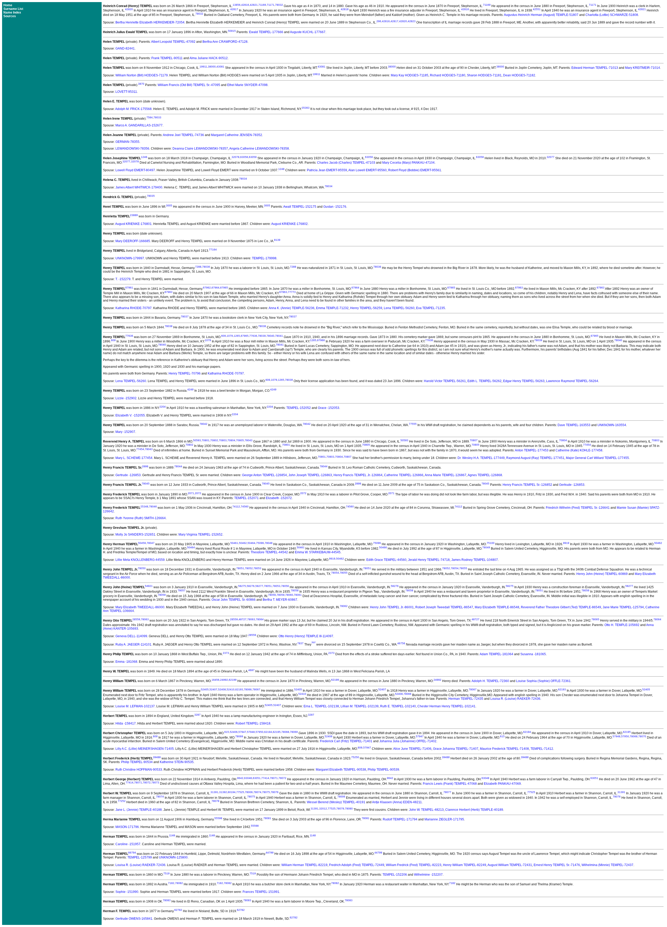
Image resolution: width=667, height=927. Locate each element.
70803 (223, 440)
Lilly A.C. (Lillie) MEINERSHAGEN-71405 (144, 749)
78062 (344, 606)
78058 (295, 590)
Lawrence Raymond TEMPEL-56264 (572, 381)
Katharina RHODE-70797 (133, 308)
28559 (136, 619)
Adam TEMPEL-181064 (496, 654)
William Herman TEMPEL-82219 (304, 865)
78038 (168, 326)
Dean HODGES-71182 (519, 75)
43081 (220, 66)
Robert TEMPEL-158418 (253, 723)
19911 (203, 66)
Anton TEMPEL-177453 (531, 450)
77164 (213, 249)
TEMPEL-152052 (298, 408)
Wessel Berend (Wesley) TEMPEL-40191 (336, 802)
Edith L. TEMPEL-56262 (484, 381)
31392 (223, 792)
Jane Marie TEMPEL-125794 (623, 607)
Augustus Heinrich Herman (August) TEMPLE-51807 (541, 15)
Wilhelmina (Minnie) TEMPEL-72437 (607, 865)
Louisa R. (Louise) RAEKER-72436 (515, 699)
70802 (214, 440)
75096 (260, 543)
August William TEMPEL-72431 (509, 865)
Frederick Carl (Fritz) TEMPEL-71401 (346, 741)
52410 (230, 689)
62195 (277, 731)
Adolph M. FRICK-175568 (133, 109)
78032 (279, 4)
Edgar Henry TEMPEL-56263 (524, 381)
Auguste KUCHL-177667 (307, 32)
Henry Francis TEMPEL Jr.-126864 (358, 475)
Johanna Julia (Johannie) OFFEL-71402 (407, 741)
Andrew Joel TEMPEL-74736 (183, 135)
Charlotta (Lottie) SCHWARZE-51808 (611, 15)
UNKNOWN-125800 (173, 857)
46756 (401, 643)
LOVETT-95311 (126, 92)
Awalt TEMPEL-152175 (299, 206)
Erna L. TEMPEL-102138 (321, 706)
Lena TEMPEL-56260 (399, 308)
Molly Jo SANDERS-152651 (135, 534)
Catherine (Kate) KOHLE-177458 (578, 450)
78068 (285, 731)
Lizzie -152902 (126, 398)
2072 (198, 493)
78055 (463, 568)
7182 (171, 883)
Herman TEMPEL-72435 (465, 699)
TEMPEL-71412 (541, 749)
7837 (300, 643)
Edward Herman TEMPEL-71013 (594, 68)
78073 (155, 782)
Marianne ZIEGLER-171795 (444, 819)
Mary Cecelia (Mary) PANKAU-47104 (408, 162)
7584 (149, 117)
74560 (245, 506)
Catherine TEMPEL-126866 (403, 475)
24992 (224, 679)
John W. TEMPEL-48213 (426, 810)
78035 (151, 195)
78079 (340, 808)
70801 (205, 440)
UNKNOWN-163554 (611, 425)
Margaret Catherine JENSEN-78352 (236, 135)
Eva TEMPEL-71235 (430, 308)
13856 (236, 4)
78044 (178, 466)
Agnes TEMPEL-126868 (485, 475)
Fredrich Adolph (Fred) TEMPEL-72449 (356, 865)
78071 (274, 778)
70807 (474, 440)
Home (7, 5)
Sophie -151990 (126, 892)
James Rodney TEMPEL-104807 (474, 560)
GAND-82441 (125, 48)
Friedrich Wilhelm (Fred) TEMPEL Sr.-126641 (578, 507)
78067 (256, 689)
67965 (224, 287)
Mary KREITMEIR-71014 (642, 68)
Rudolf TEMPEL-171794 (400, 819)
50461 (234, 543)
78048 (269, 543)
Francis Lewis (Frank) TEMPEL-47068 (450, 783)
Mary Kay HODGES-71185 (409, 75)
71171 (270, 4)
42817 (234, 9)
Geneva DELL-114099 (131, 636)
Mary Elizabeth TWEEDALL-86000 (139, 607)
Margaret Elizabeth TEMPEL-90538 (341, 769)
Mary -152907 (125, 432)
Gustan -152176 (334, 206)
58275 (242, 586)
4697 (251, 670)
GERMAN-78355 (127, 142)
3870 (141, 83)
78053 (257, 568)
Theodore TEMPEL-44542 (269, 552)
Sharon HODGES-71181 (484, 75)
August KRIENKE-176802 (289, 224)
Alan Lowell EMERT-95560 (367, 170)
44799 (270, 852)
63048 (248, 778)
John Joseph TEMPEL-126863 (310, 475)
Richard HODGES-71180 (447, 75)
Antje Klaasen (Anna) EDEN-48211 (397, 802)
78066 (248, 689)
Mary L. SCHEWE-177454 (133, 458)
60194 (232, 792)
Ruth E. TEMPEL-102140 (398, 706)
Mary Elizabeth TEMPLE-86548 (497, 607)
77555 (413, 423)
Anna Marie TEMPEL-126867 (445, 475)
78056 (285, 586)
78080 (349, 808)
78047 (151, 543)
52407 (213, 689)
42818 (345, 9)
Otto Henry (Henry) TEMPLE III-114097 (306, 636)
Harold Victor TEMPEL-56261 (445, 381)
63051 (257, 778)
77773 (292, 292)
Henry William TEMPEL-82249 (464, 865)
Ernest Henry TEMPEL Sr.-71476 (557, 865)
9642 (240, 778)
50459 (142, 543)
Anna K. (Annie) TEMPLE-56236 (291, 308)
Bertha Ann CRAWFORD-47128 (225, 42)
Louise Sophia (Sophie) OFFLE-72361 (543, 681)
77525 (240, 792)
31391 (214, 792)
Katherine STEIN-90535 (177, 762)
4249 (190, 389)
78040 (270, 335)
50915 (232, 30)
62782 (178, 909)
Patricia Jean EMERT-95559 (327, 170)
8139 (277, 239)
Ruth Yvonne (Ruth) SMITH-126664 (140, 518)
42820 (129, 9)
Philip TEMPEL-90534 (137, 762)
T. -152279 (123, 279)
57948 (251, 731)
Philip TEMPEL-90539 (383, 769)
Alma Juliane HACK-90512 (208, 58)
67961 (129, 287)
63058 (244, 157)
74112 (236, 506)
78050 (142, 568)
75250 (355, 757)
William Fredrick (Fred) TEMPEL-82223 (413, 865)
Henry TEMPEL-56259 (366, 308)
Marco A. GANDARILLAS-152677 (139, 125)
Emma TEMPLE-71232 (332, 308)
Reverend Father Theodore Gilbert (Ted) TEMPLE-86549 (561, 607)
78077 (447, 792)
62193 (239, 689)
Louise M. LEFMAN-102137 (135, 706)
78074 (257, 792)
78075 (266, 792)
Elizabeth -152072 (279, 498)
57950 (259, 731)
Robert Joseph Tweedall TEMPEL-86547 (444, 607)
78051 (240, 568)
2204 (162, 406)
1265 (237, 335)
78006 (249, 792)
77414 (265, 778)
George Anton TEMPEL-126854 (264, 475)
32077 (550, 157)
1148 (172, 835)
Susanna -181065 (533, 654)
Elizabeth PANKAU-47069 (502, 783)
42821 (254, 4)
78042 (203, 423)
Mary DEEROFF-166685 (132, 241)
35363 (306, 107)
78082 (179, 883)
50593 (197, 440)
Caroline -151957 (127, 844)
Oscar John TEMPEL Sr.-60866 (234, 599)
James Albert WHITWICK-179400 (138, 187)
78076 (275, 792)
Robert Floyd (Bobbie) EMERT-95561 (414, 170)
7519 (166, 873)
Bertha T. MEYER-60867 (280, 599)
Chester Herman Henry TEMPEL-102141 (446, 706)
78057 (182, 590)
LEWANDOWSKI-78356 (132, 148)
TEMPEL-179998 (264, 258)
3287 (197, 714)
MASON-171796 (127, 827)
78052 (249, 568)
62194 (268, 731)
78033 (157, 117)
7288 (198, 266)
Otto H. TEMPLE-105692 (621, 625)
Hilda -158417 (125, 723)
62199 (233, 679)
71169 (262, 4)
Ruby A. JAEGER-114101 (133, 644)
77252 (122, 801)
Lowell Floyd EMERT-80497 (135, 170)
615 (226, 731)
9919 (566, 543)
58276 (251, 586)
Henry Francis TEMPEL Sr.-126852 (527, 485)
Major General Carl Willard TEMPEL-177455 (597, 458)
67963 (519, 287)
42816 (245, 4)
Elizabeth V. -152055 (130, 415)
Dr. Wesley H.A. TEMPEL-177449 (481, 458)
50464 (251, 543)
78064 (260, 619)
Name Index (12, 12)
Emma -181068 (126, 662)
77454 (587, 444)
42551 (537, 9)
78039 (262, 335)
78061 (298, 594)
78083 (167, 900)
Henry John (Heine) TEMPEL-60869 (602, 574)
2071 (191, 493)
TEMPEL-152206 (394, 874)
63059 (253, 157)
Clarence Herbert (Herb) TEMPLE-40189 (474, 810)
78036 (206, 266)
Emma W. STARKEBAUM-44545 (318, 552)
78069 (294, 731)
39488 (157, 757)
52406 (234, 731)
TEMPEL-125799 (139, 857)
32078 (235, 157)
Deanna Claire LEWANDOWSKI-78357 (200, 148)
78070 (642, 736)
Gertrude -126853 (128, 475)
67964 (215, 287)
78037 (185, 316)
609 (223, 335)
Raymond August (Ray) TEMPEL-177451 (535, 458)
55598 (218, 818)
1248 (144, 157)
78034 (243, 178)
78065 (595, 619)
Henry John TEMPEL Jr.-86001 (392, 607)
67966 (321, 340)
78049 (486, 547)
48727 (242, 619)
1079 (230, 335)
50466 (383, 547)
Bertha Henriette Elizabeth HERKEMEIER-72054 (149, 22)
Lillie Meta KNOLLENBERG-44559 (140, 560)
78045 (146, 483)
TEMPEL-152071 (246, 498)
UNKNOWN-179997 (129, 258)
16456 (215, 679)
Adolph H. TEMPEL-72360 (490, 681)
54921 (149, 586)
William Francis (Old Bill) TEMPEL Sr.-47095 (189, 85)
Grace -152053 (328, 408)
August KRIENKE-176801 (133, 224)
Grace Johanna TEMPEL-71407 (455, 749)
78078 (215, 801)
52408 (222, 689)
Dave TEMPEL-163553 (574, 425)
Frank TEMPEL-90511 (167, 58)
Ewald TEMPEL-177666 (266, 32)
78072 (282, 778)
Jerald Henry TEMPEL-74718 (429, 560)
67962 (207, 287)
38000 (212, 66)
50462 (243, 543)
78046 (153, 506)
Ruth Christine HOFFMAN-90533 (138, 769)
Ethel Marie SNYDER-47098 (247, 85)
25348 (144, 506)
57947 (242, 731)
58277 (259, 586)
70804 (231, 440)
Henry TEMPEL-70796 (185, 373)
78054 (455, 568)
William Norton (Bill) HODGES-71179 (141, 75)
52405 (205, 689)
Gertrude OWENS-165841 (133, 918)
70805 (240, 440)
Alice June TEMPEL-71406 (412, 749)
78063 (145, 619)
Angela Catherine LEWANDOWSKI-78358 (259, 148)
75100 (491, 543)
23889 (134, 215)
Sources (9, 16)
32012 (323, 808)
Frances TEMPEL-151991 (261, 892)
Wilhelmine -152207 (428, 874)
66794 (132, 852)
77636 (129, 335)
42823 (412, 21)
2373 (226, 653)
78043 (248, 440)
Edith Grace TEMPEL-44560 (386, 560)
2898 (145, 466)
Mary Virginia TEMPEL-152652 (200, 534)
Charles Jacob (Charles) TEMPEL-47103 (346, 162)
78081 (267, 818)
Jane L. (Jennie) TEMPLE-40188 (138, 810)
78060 (289, 594)
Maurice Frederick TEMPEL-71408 (504, 749)
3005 (169, 205)
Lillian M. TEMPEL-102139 (360, 706)
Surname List (13, 9)
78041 (279, 335)
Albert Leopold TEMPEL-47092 (173, 42)
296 (378, 21)
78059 (162, 594)
